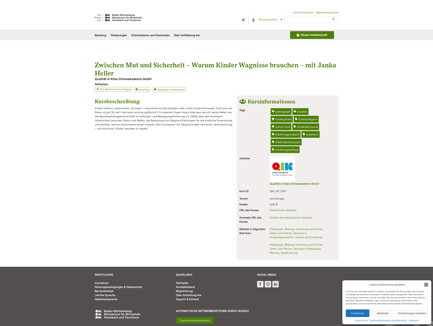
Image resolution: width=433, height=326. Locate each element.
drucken (144, 89)
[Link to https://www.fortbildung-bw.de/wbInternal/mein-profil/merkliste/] (243, 20)
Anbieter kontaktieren (171, 89)
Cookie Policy (361, 320)
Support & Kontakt (187, 299)
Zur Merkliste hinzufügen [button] (115, 89)
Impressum (414, 320)
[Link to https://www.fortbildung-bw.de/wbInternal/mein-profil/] (253, 20)
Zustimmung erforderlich (194, 320)
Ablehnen (383, 313)
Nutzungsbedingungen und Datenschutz (388, 320)
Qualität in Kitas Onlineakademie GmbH (294, 183)
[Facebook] (260, 284)
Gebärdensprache (327, 12)
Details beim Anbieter (283, 210)
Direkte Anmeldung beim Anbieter (291, 217)
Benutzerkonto (268, 19)
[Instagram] (268, 284)
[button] (426, 284)
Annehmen (357, 313)
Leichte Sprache (303, 12)
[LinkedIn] (275, 284)
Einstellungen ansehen (412, 313)
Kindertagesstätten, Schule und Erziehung (296, 237)
